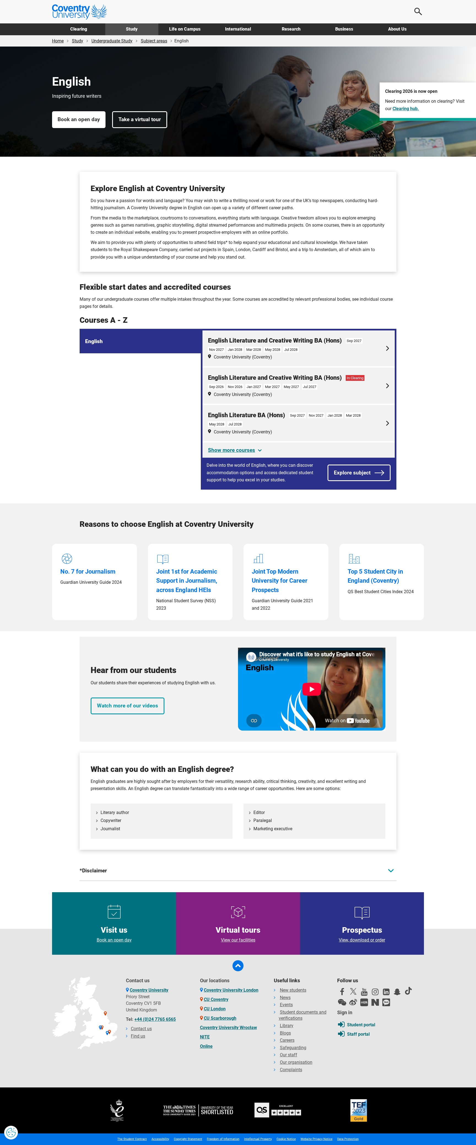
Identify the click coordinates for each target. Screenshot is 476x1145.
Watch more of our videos (127, 705)
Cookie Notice (286, 1139)
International (238, 29)
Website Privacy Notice (316, 1139)
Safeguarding (293, 1047)
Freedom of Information (223, 1139)
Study (131, 29)
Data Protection (348, 1139)
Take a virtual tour (139, 119)
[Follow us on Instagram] (375, 993)
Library (286, 1025)
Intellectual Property (258, 1139)
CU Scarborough (220, 1018)
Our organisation (296, 1062)
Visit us (114, 934)
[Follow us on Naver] (375, 1002)
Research (291, 29)
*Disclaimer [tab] (93, 870)
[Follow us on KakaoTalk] (386, 1002)
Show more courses (231, 450)
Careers (287, 1040)
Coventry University (149, 990)
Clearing (78, 29)
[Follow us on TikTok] (408, 991)
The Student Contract (132, 1139)
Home (58, 41)
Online (206, 1046)
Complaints (291, 1069)
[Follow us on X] (353, 991)
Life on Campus (185, 29)
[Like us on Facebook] (342, 993)
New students (293, 990)
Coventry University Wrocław (228, 1027)
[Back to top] (238, 965)
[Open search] (418, 11)
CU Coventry (216, 999)
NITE (205, 1037)
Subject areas (154, 41)
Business (344, 29)
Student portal (361, 1024)
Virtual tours (238, 934)
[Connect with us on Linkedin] (386, 993)
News (285, 997)
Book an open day (79, 119)
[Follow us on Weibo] (353, 1002)
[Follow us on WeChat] (342, 1002)
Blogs (285, 1033)
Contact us (141, 1028)
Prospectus (362, 934)
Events (286, 1004)
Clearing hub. (406, 108)
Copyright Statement (188, 1139)
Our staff (288, 1054)
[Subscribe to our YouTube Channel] (364, 993)
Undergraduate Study (111, 41)
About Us (397, 29)
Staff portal (358, 1034)
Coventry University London (231, 990)
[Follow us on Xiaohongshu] (364, 1002)
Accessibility (160, 1139)
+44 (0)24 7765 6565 (155, 1019)
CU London (215, 1008)
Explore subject (352, 473)
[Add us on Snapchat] (397, 993)
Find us (138, 1036)
